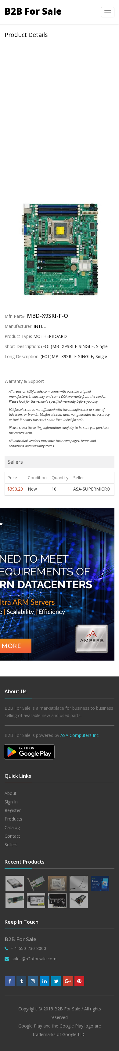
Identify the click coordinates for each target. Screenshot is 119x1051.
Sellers (11, 844)
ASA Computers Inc (79, 735)
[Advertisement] (59, 107)
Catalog (12, 827)
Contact (12, 836)
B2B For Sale (33, 11)
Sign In (11, 802)
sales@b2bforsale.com (34, 959)
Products (13, 819)
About (10, 793)
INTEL (40, 326)
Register (13, 810)
